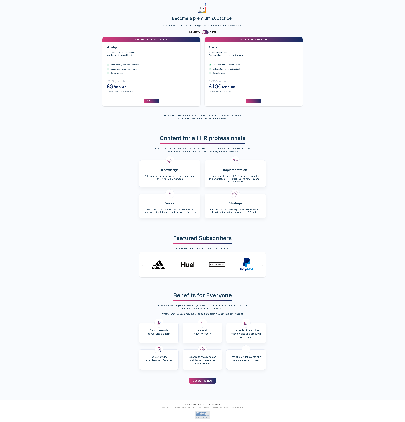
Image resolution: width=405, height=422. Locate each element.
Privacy (225, 408)
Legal (232, 408)
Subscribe (151, 101)
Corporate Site (167, 408)
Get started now (202, 380)
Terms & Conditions (203, 408)
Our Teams (191, 408)
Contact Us (239, 408)
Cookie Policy (217, 408)
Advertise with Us (180, 408)
